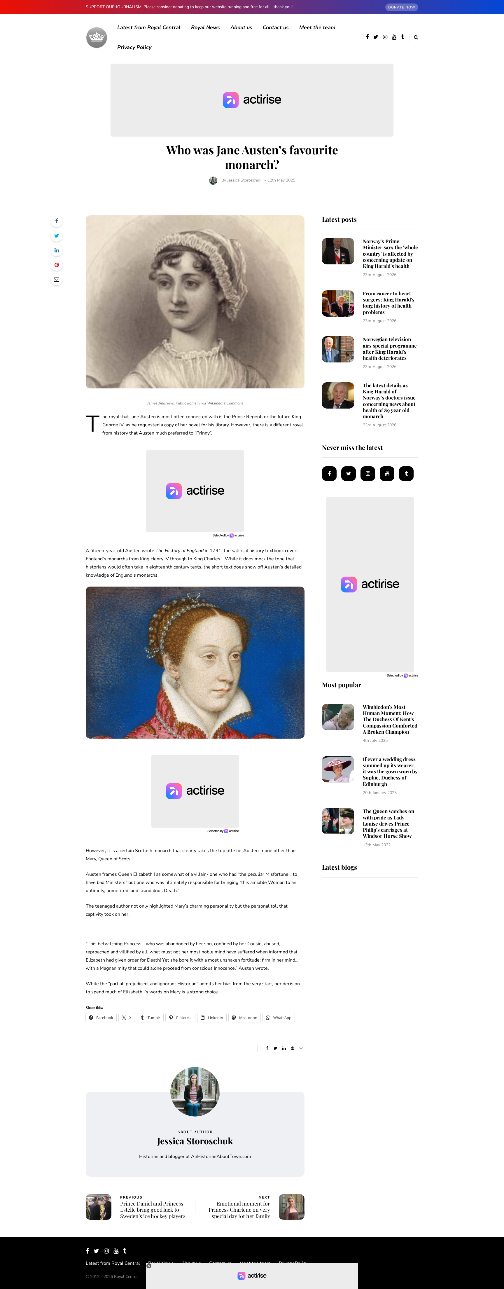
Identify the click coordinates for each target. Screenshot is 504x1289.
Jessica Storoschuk (244, 180)
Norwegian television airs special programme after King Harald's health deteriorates (390, 348)
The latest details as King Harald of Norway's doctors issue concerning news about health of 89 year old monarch (389, 400)
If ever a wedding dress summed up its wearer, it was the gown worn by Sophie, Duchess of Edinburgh (390, 771)
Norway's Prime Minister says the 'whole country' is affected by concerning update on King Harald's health (390, 253)
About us (241, 27)
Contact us (276, 27)
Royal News (205, 27)
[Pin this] (56, 265)
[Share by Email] (56, 279)
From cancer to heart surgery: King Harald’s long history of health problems (388, 302)
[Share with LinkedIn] (56, 250)
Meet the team (317, 27)
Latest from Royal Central (149, 27)
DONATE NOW (401, 7)
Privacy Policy (134, 47)
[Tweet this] (56, 236)
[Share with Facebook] (56, 221)
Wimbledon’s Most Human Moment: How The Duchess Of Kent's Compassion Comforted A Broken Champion (390, 719)
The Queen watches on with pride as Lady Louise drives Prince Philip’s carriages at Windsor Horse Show (388, 823)
